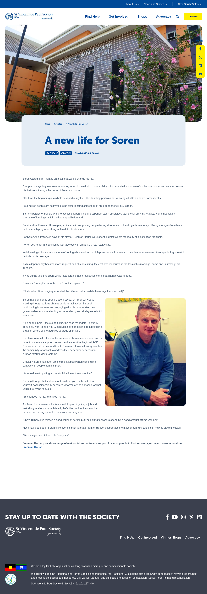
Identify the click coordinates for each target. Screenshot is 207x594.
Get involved (147, 537)
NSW (47, 123)
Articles (58, 123)
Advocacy (192, 537)
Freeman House (32, 447)
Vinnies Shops (171, 537)
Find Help (127, 537)
